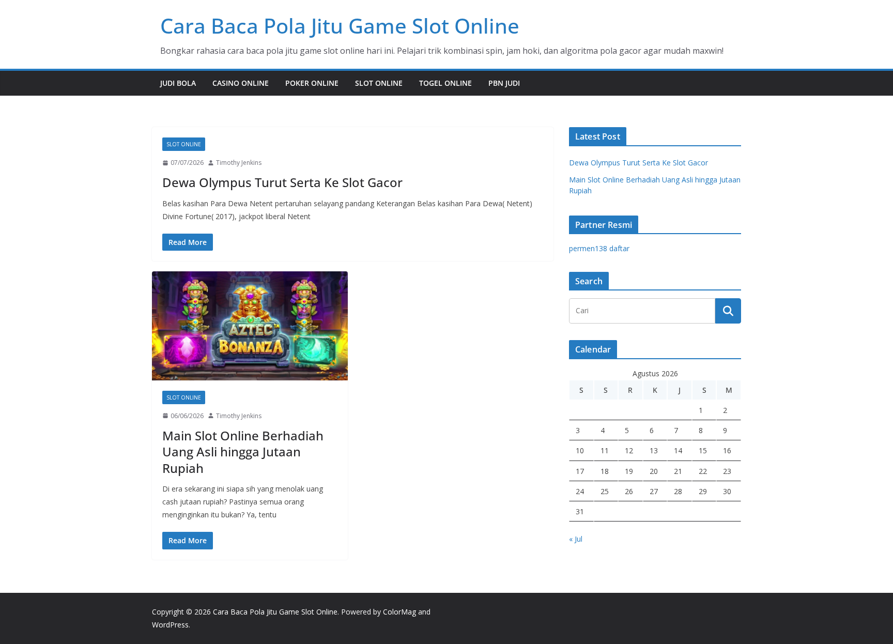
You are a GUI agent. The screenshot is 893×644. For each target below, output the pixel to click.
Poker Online (311, 83)
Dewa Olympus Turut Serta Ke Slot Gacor (282, 182)
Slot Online (379, 83)
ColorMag (399, 612)
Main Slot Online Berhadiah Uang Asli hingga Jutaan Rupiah (243, 451)
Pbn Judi (504, 83)
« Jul (575, 539)
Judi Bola (178, 83)
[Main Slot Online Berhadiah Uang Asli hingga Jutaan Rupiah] (250, 325)
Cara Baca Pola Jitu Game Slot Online (339, 25)
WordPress (170, 625)
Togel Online (445, 83)
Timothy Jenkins (238, 162)
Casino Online (240, 83)
